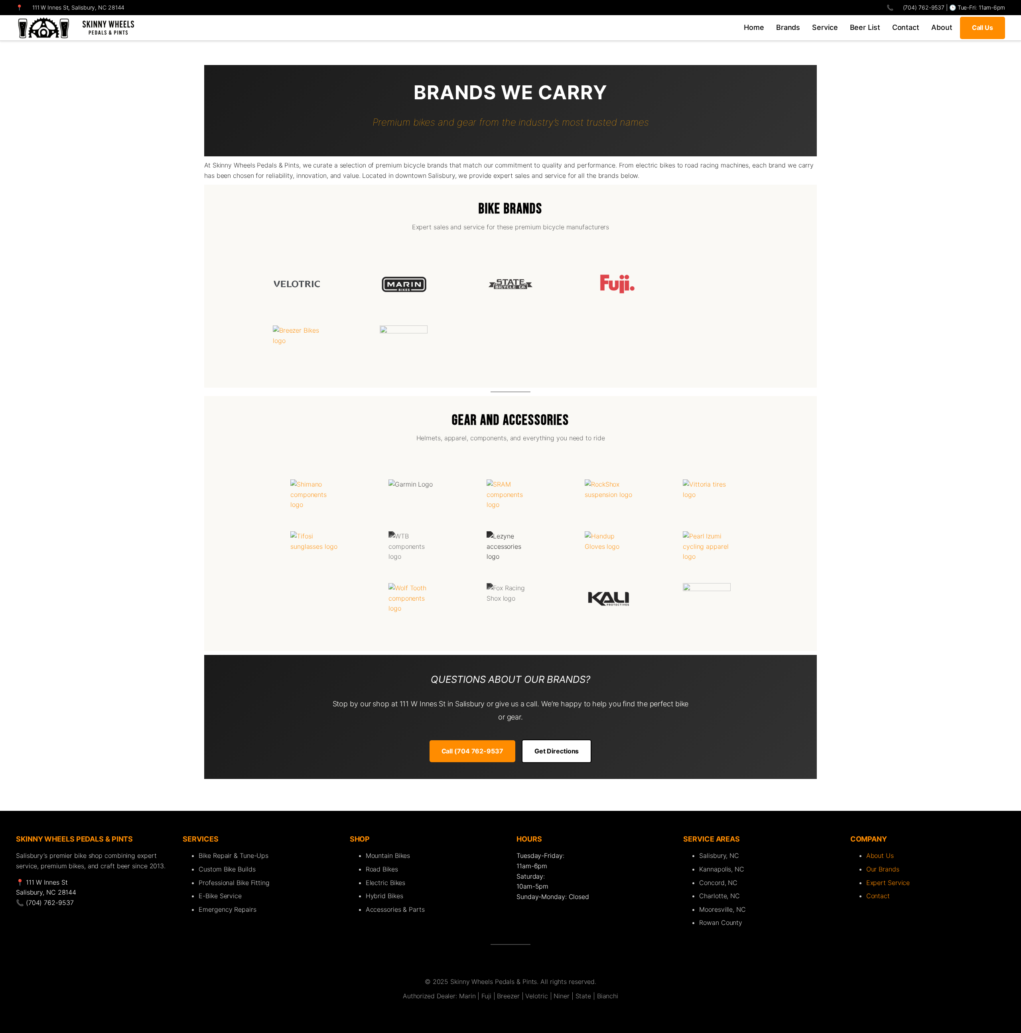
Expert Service (888, 883)
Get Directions (556, 751)
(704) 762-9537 (923, 7)
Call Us (982, 28)
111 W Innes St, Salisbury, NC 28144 (78, 7)
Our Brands (882, 869)
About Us (880, 856)
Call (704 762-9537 (472, 751)
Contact (878, 896)
